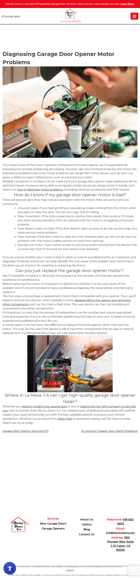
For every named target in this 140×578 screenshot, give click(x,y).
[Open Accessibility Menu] (9, 568)
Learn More (127, 3)
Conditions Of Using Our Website (47, 566)
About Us (86, 519)
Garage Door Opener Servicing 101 (26, 431)
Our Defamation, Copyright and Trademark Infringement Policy (93, 566)
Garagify (70, 570)
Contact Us (86, 534)
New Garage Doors (53, 523)
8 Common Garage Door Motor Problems (109, 431)
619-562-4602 (12, 16)
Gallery (87, 524)
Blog (86, 529)
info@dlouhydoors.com (120, 532)
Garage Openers (53, 528)
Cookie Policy (24, 566)
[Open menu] (134, 16)
